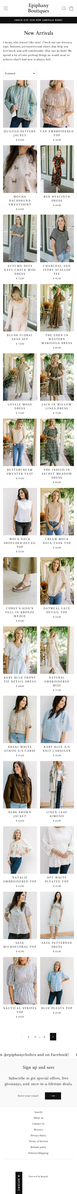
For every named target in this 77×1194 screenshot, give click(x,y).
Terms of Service (38, 1141)
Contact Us (38, 1123)
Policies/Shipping (38, 1153)
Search (38, 1112)
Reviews (38, 1129)
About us (38, 1117)
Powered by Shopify (38, 1176)
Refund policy (38, 1147)
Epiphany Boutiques (38, 8)
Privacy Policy (38, 1135)
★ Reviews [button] (19, 1183)
